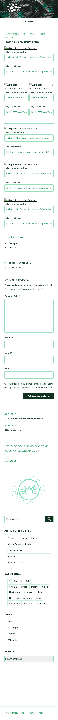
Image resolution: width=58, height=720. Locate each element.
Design (13, 263)
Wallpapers (13, 243)
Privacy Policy (11, 712)
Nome (8, 337)
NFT (11, 598)
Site (6, 368)
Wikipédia (25, 263)
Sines (39, 598)
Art (27, 581)
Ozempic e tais (14, 550)
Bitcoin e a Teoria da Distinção (22, 538)
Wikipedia (12, 640)
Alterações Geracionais (19, 544)
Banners (11, 247)
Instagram (12, 627)
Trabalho (28, 603)
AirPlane (11, 556)
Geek (45, 586)
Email (8, 353)
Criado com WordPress (31, 712)
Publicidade (16, 267)
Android (18, 581)
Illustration (14, 592)
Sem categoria (24, 598)
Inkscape (28, 592)
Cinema (13, 586)
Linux (39, 592)
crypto (24, 586)
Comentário (12, 296)
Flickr (10, 621)
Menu (31, 21)
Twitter (11, 634)
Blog (35, 581)
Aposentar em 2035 (17, 562)
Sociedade (14, 603)
